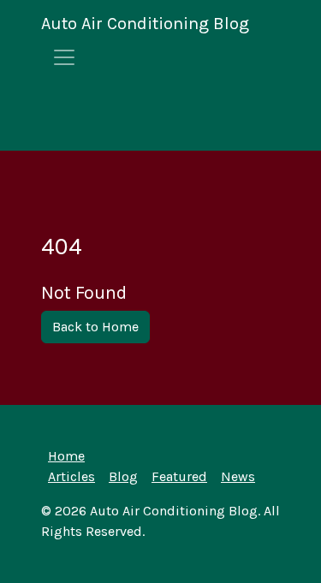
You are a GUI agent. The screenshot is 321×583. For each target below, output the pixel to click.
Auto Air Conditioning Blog (145, 23)
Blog (123, 476)
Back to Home (95, 326)
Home (66, 456)
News (238, 476)
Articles (71, 476)
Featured (179, 476)
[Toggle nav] (64, 57)
